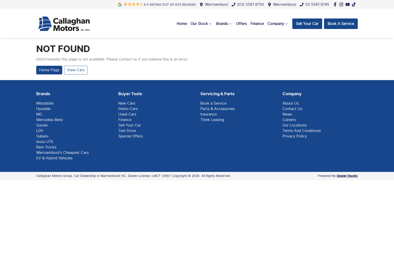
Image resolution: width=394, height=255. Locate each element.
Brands (222, 24)
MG (39, 114)
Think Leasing (212, 120)
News (287, 114)
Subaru (42, 136)
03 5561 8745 (317, 4)
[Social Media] (355, 4)
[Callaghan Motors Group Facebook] (336, 4)
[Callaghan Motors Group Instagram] (342, 4)
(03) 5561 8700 (250, 4)
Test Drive (127, 131)
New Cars (126, 103)
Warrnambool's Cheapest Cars (62, 153)
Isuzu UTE (45, 142)
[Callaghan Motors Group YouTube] (348, 4)
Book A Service (341, 24)
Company (275, 24)
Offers (241, 24)
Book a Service (213, 103)
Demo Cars (128, 109)
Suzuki (42, 125)
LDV (39, 131)
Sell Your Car (307, 24)
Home (182, 24)
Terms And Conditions (302, 131)
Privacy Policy (295, 136)
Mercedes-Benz (49, 120)
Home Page (49, 70)
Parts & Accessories (217, 109)
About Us (291, 103)
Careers (289, 120)
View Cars (76, 70)
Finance (257, 24)
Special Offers (130, 136)
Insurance (208, 114)
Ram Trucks (46, 147)
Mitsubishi (45, 103)
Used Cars (127, 114)
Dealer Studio (347, 176)
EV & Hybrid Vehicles (54, 158)
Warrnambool (216, 4)
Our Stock (199, 24)
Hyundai (43, 109)
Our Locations (295, 125)
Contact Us (292, 109)
